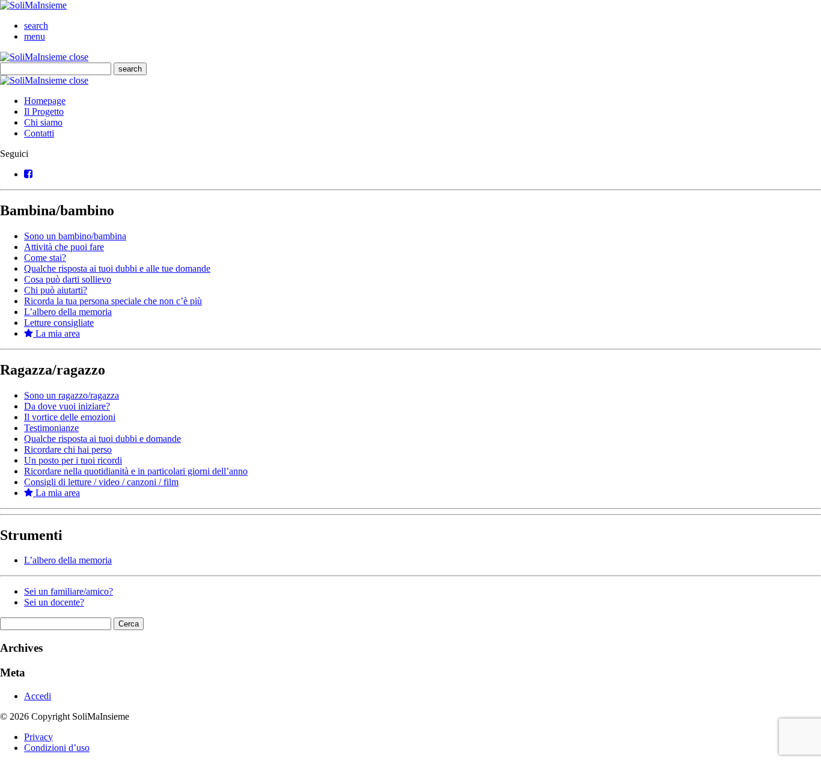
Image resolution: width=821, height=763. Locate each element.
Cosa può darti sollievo (67, 279)
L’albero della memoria (68, 312)
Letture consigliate (59, 322)
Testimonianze (51, 428)
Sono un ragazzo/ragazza (71, 395)
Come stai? (45, 258)
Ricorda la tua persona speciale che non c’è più (113, 301)
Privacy (38, 737)
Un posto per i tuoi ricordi (73, 460)
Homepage (45, 101)
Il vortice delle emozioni (69, 417)
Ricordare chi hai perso (68, 449)
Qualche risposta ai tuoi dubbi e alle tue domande (117, 268)
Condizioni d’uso (57, 748)
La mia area (56, 333)
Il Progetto (44, 111)
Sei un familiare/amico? (68, 591)
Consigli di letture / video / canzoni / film (101, 482)
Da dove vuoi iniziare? (67, 406)
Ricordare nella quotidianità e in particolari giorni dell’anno (136, 471)
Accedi (37, 696)
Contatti (39, 133)
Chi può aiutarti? (55, 290)
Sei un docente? (54, 602)
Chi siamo (43, 122)
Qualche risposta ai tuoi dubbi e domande (102, 439)
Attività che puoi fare (64, 247)
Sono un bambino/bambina (75, 236)
